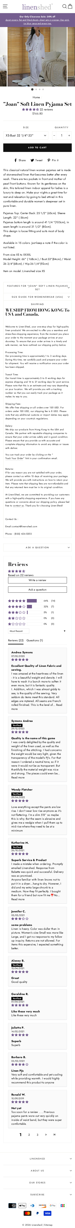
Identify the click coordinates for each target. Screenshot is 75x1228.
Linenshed (37, 1158)
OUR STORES (37, 1182)
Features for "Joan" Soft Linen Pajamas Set (37, 287)
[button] (31, 109)
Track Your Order (14, 458)
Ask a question (37, 547)
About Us (37, 1170)
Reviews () (15, 640)
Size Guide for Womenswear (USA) (37, 296)
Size (26, 127)
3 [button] (40, 90)
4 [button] (43, 90)
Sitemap (48, 1224)
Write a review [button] (37, 580)
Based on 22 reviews (20, 575)
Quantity (61, 127)
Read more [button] (17, 777)
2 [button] (36, 90)
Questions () (35, 640)
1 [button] (32, 89)
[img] (37, 660)
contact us (18, 505)
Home (36, 97)
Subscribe (37, 1194)
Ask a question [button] (37, 590)
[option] (37, 20)
